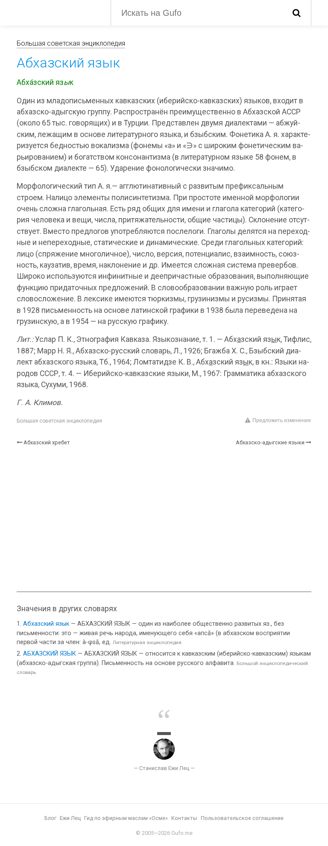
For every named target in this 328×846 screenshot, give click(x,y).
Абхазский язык (46, 623)
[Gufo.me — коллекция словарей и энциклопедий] (57, 11)
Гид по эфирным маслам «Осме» (126, 818)
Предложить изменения (281, 420)
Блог (50, 818)
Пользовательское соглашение (242, 818)
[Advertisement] (164, 519)
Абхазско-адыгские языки (270, 442)
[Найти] (296, 13)
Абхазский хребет (46, 442)
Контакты (184, 818)
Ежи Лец (70, 818)
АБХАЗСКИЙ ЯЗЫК (49, 653)
